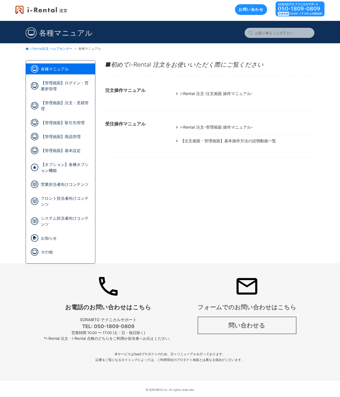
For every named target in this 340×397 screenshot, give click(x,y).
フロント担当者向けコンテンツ (65, 201)
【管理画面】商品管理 (61, 136)
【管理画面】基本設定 (61, 150)
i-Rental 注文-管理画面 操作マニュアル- (216, 127)
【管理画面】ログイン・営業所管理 (65, 85)
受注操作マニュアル (125, 123)
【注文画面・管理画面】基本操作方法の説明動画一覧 (228, 140)
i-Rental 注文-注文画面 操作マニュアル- (216, 93)
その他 (47, 251)
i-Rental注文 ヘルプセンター (51, 48)
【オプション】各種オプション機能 (65, 167)
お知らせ (49, 238)
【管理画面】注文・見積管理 (65, 105)
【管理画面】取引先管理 (63, 122)
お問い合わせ (251, 9)
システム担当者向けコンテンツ (65, 221)
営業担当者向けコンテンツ (65, 184)
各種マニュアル (55, 68)
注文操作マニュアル (125, 90)
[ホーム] (41, 12)
